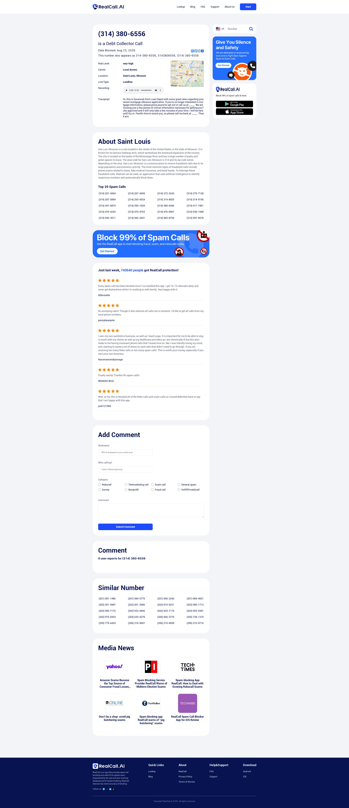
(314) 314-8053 (165, 199)
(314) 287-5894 (107, 199)
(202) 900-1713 (195, 604)
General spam (188, 484)
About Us (229, 6)
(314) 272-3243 (165, 193)
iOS (244, 776)
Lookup (181, 6)
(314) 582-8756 (165, 217)
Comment (103, 500)
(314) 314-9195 (195, 199)
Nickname (103, 445)
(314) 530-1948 (195, 211)
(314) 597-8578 (195, 217)
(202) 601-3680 (136, 604)
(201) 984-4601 (195, 598)
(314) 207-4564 (107, 193)
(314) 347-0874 (107, 205)
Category (103, 479)
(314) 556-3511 (107, 217)
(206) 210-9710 (195, 623)
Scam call (160, 484)
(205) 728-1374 (195, 616)
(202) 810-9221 (165, 604)
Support (215, 6)
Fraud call (160, 489)
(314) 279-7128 (195, 193)
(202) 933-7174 (165, 610)
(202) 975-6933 (107, 616)
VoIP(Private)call (190, 489)
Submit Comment (125, 526)
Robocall (107, 484)
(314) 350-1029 (136, 205)
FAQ (203, 6)
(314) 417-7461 (195, 205)
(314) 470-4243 (107, 211)
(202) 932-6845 (136, 610)
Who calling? (105, 462)
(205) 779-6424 (107, 623)
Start (248, 6)
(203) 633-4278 (136, 616)
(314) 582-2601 (136, 217)
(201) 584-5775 (136, 598)
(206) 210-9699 (165, 623)
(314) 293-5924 (136, 199)
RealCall (182, 771)
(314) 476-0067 (165, 211)
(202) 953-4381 (195, 610)
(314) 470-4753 (136, 211)
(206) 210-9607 (136, 623)
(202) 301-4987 (107, 604)
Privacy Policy (185, 776)
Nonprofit (133, 489)
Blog (192, 6)
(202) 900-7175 (107, 610)
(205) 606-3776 (165, 616)
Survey (105, 489)
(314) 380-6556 (165, 205)
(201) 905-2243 (165, 598)
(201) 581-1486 (107, 598)
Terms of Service (187, 781)
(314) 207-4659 (136, 193)
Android (247, 771)
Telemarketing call (138, 484)
